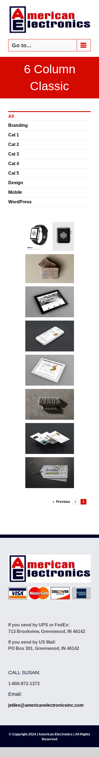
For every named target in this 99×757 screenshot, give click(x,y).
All (11, 116)
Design (15, 182)
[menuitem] (49, 116)
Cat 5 (13, 173)
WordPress (20, 201)
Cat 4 (13, 163)
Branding (18, 125)
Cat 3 (13, 154)
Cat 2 (13, 144)
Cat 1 (13, 135)
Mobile (15, 192)
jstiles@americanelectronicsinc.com (46, 705)
